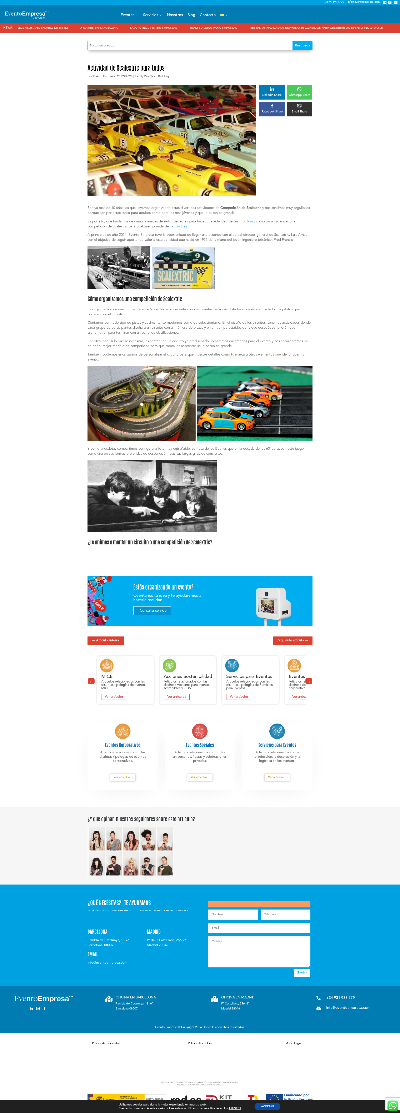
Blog (191, 15)
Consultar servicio (153, 611)
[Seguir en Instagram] (38, 1008)
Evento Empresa (104, 76)
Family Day (142, 76)
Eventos (127, 15)
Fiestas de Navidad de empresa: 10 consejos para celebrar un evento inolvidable (267, 27)
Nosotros (175, 15)
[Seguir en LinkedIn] (31, 1008)
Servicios (150, 15)
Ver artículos (114, 697)
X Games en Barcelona (50, 27)
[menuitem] (224, 15)
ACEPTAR (267, 1106)
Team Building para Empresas (164, 27)
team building (244, 221)
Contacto (208, 15)
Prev (91, 681)
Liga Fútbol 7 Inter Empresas (104, 27)
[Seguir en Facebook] (44, 1008)
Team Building (159, 76)
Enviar (302, 973)
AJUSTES (235, 1108)
